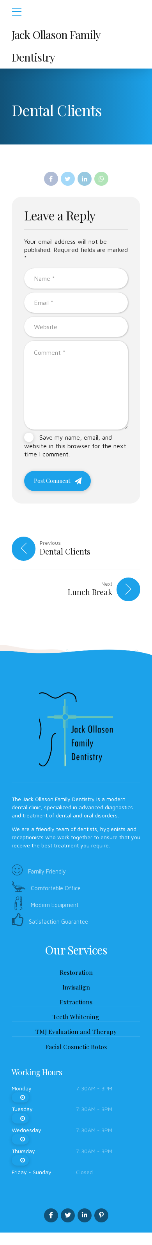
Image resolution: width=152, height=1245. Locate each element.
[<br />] (20, 1097)
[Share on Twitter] (68, 179)
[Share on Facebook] (51, 179)
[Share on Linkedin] (85, 179)
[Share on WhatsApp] (101, 179)
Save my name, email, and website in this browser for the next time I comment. (75, 446)
